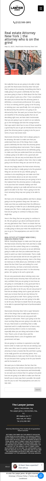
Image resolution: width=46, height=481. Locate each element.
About (7, 467)
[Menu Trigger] (41, 8)
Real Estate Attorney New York (27, 46)
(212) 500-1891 (23, 22)
